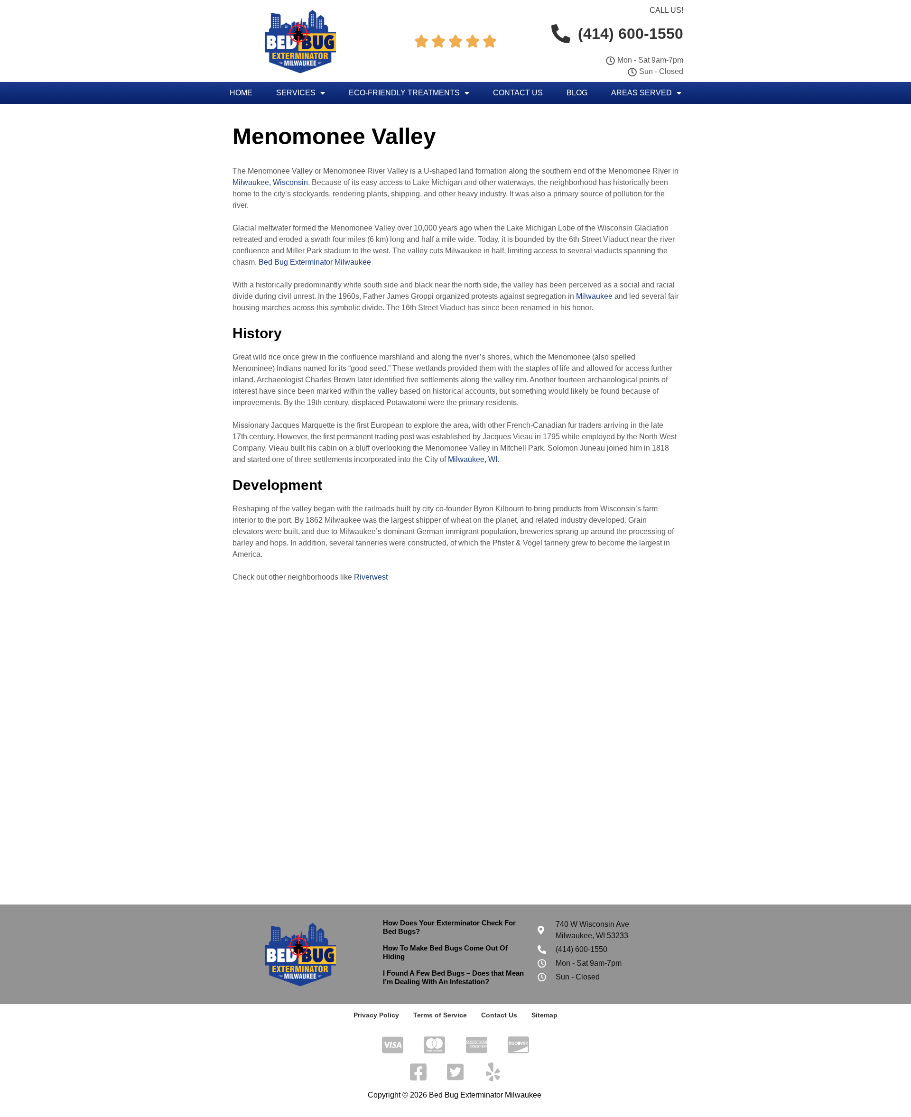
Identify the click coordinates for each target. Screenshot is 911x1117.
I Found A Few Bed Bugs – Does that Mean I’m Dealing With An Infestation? (453, 977)
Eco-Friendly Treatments (404, 93)
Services (296, 93)
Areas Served (641, 93)
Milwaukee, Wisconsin (270, 182)
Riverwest (371, 577)
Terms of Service (440, 1015)
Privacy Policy (376, 1015)
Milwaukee (594, 296)
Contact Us (518, 93)
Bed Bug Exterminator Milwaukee (315, 262)
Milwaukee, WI (472, 459)
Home (241, 93)
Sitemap (544, 1015)
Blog (577, 93)
